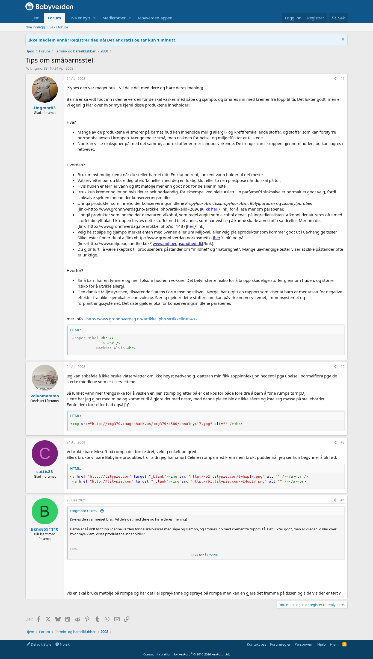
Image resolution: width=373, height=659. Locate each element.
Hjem (34, 17)
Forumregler (280, 644)
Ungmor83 (39, 68)
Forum (54, 17)
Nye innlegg (35, 27)
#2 (343, 366)
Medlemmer (114, 17)
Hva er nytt (79, 17)
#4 (343, 500)
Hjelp (321, 644)
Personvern (304, 644)
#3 (343, 442)
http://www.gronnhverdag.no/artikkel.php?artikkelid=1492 (142, 318)
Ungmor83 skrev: (84, 510)
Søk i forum (58, 27)
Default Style (40, 644)
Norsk (64, 644)
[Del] (335, 79)
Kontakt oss (256, 644)
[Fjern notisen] (342, 40)
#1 (343, 78)
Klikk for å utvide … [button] (206, 554)
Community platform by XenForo (186, 654)
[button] (94, 18)
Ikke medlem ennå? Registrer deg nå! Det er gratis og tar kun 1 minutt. (102, 40)
